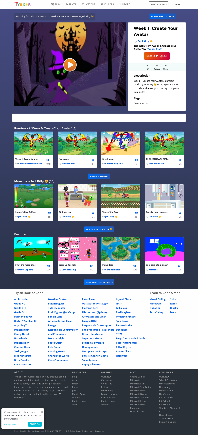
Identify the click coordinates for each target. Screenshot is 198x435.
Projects (42, 16)
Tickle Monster (56, 308)
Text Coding (156, 312)
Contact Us (99, 431)
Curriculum (106, 380)
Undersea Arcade (126, 316)
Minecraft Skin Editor (140, 387)
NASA (119, 303)
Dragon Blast (21, 329)
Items (173, 303)
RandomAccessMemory (30, 163)
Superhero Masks (92, 338)
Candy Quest (21, 334)
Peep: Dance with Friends (130, 338)
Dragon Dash (21, 342)
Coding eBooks (79, 401)
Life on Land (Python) (94, 312)
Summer (105, 404)
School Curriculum (168, 380)
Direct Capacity (25, 269)
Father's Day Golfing (25, 212)
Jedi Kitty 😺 (145, 41)
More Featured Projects (99, 282)
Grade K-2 (19, 303)
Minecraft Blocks (138, 394)
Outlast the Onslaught (95, 303)
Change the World (58, 355)
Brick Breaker (22, 360)
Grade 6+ (19, 312)
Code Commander (58, 360)
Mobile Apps (78, 394)
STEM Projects (166, 418)
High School (165, 394)
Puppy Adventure (92, 364)
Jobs (74, 390)
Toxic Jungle (21, 351)
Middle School (166, 390)
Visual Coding (158, 299)
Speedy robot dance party (157, 212)
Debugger (121, 329)
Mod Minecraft (22, 355)
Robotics (155, 308)
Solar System (89, 360)
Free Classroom (167, 383)
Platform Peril (90, 308)
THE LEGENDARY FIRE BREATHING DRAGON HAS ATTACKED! (157, 159)
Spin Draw (122, 321)
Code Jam (135, 407)
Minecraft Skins (138, 383)
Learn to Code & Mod (165, 293)
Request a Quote (167, 421)
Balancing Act (56, 303)
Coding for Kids (26, 16)
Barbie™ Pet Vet (23, 316)
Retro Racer (89, 299)
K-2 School (164, 401)
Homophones (90, 347)
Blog (74, 376)
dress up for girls (67, 264)
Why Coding (107, 390)
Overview (106, 376)
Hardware (121, 355)
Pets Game (54, 347)
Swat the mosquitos (25, 264)
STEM (119, 334)
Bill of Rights (123, 347)
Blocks (174, 308)
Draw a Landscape (92, 334)
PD (160, 411)
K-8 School (164, 404)
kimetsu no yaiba (114, 163)
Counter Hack (22, 347)
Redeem (105, 387)
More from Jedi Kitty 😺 (99, 229)
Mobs (173, 312)
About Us (76, 380)
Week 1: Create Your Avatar (27, 159)
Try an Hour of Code (28, 293)
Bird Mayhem (65, 212)
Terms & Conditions (36, 431)
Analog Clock (123, 351)
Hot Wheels (20, 338)
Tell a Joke (121, 308)
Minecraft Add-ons (139, 397)
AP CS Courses (166, 397)
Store (74, 404)
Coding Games (137, 376)
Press (75, 387)
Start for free (159, 4)
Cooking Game (56, 351)
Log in (176, 4)
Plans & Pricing (108, 397)
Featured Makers (109, 394)
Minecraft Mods (138, 404)
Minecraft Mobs (138, 390)
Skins (173, 299)
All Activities (21, 299)
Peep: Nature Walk (126, 342)
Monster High (56, 338)
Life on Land (55, 316)
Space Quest (55, 342)
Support (76, 383)
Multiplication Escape (94, 351)
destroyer (153, 269)
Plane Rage (107, 264)
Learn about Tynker (162, 16)
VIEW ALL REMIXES (99, 176)
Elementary (164, 387)
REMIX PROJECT (157, 56)
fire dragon (64, 159)
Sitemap (76, 397)
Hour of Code (136, 411)
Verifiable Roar (112, 269)
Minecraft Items (138, 401)
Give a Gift (106, 383)
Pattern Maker (124, 325)
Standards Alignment (169, 407)
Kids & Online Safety (72, 431)
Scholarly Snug (69, 269)
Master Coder (68, 163)
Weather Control (57, 299)
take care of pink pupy (157, 264)
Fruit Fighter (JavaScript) (62, 312)
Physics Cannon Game (95, 355)
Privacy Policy (54, 431)
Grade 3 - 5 (20, 308)
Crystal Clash (123, 299)
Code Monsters (22, 364)
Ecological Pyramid (93, 342)
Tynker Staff (154, 49)
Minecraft (155, 303)
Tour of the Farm (110, 212)
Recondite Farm (157, 163)
